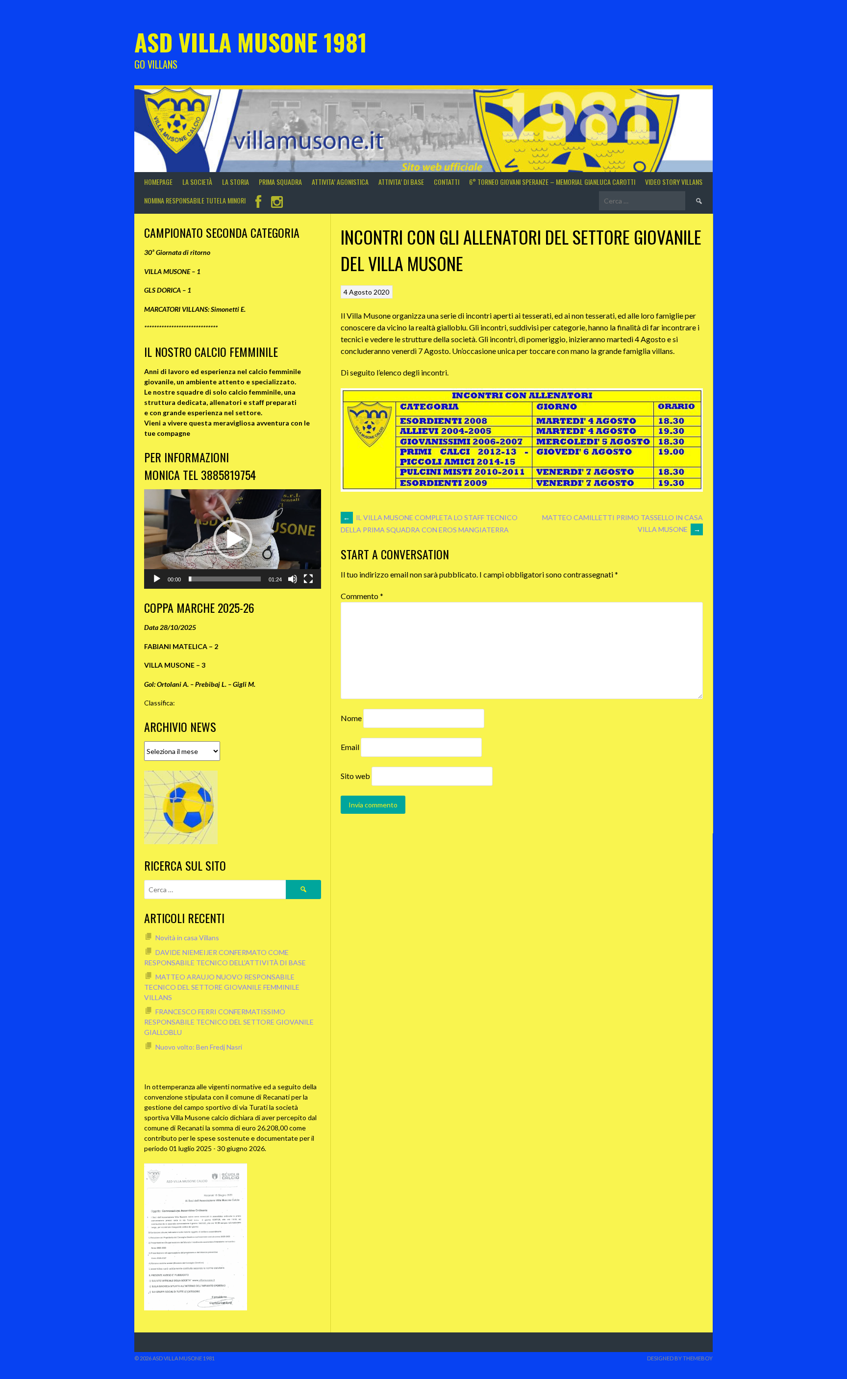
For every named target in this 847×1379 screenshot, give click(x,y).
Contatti (446, 181)
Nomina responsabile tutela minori (195, 200)
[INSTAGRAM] (277, 202)
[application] (232, 539)
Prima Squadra (280, 181)
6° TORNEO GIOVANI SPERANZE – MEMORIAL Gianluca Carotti (552, 181)
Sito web (355, 775)
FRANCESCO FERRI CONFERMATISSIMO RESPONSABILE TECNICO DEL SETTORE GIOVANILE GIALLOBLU (229, 1021)
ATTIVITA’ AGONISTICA (340, 181)
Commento (362, 596)
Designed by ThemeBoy (680, 1358)
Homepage (158, 181)
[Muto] (293, 579)
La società (197, 181)
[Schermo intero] (308, 579)
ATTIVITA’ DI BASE (401, 181)
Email (350, 747)
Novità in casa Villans (187, 937)
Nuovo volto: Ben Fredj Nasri (198, 1047)
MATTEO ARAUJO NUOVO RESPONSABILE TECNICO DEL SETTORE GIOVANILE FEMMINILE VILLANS (221, 987)
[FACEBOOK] (258, 202)
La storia (235, 181)
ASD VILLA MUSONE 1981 (250, 42)
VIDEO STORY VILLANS (673, 181)
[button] (232, 539)
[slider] (225, 579)
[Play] (157, 579)
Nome (351, 718)
